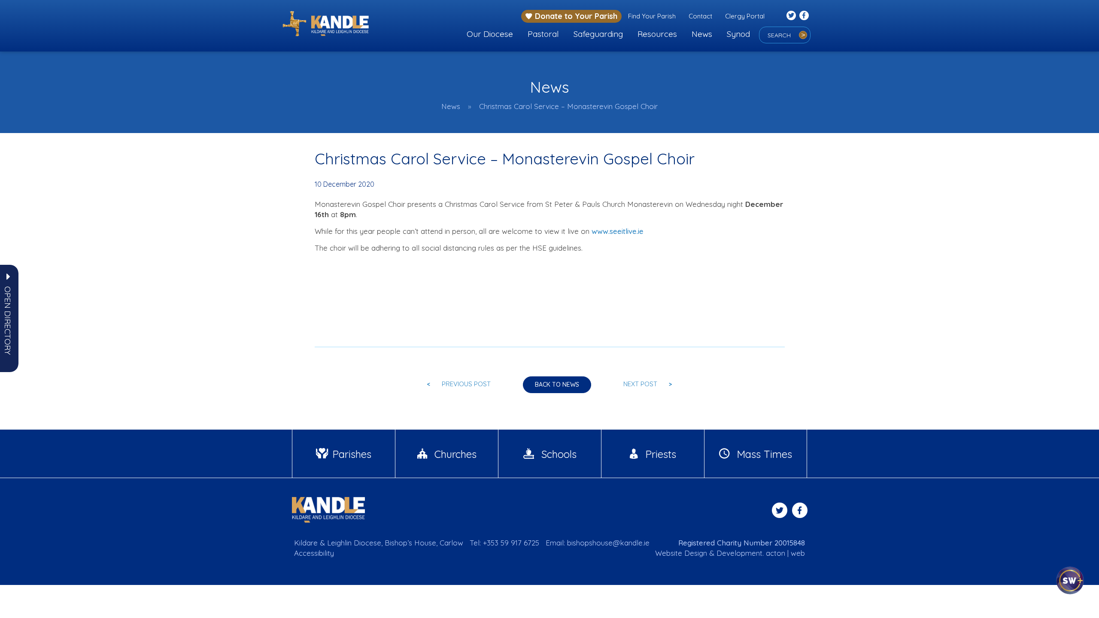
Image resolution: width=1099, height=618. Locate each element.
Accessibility (314, 552)
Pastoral (543, 34)
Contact (700, 16)
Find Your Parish (652, 16)
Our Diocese (490, 34)
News (702, 34)
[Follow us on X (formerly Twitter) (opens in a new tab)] (791, 15)
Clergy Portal (745, 16)
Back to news (557, 384)
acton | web (785, 552)
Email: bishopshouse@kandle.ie (598, 542)
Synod (738, 34)
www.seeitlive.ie (618, 231)
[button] (8, 320)
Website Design (681, 552)
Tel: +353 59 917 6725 (504, 542)
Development (739, 552)
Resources (657, 34)
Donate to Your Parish (576, 16)
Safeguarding (598, 34)
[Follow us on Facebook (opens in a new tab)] (804, 15)
